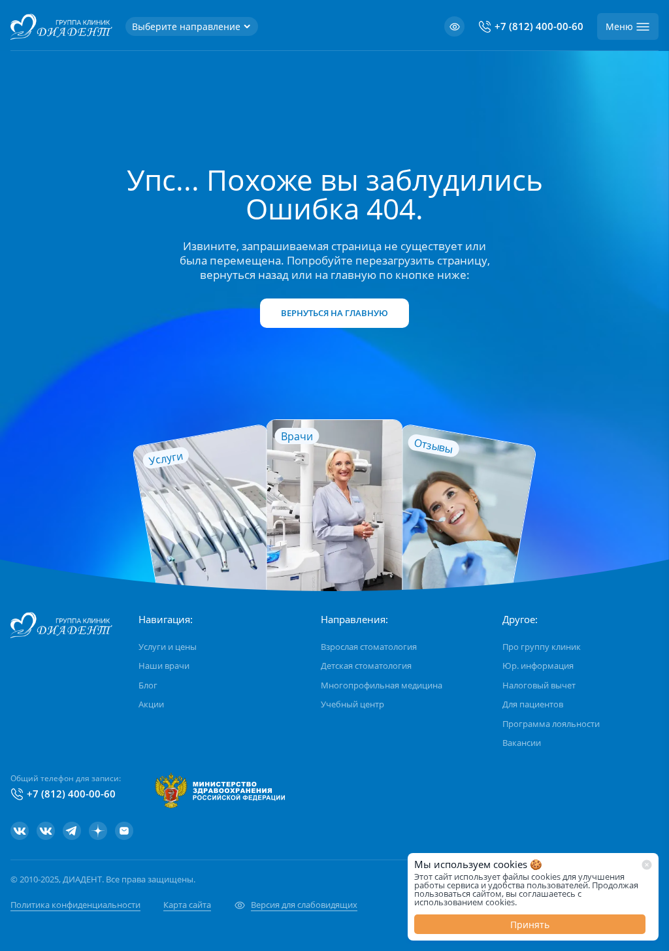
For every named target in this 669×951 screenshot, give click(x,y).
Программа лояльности (551, 724)
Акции (151, 704)
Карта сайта (187, 905)
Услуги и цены (168, 647)
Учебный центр (352, 704)
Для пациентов (532, 704)
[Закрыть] (647, 865)
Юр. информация (538, 665)
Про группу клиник (541, 647)
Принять (529, 924)
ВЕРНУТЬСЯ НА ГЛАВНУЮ (334, 313)
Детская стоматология (366, 665)
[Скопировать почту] (124, 831)
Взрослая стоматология (369, 647)
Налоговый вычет (539, 685)
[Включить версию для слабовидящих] (454, 26)
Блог (148, 685)
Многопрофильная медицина (381, 685)
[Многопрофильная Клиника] (46, 831)
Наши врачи (164, 665)
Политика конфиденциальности (75, 905)
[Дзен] (98, 831)
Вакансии (521, 743)
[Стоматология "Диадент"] (19, 831)
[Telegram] (72, 831)
